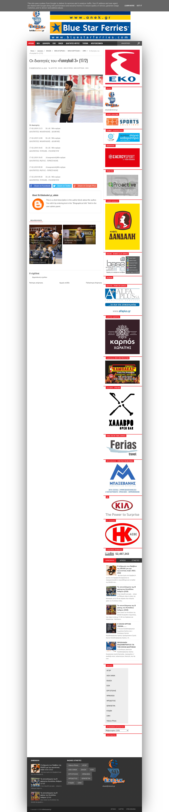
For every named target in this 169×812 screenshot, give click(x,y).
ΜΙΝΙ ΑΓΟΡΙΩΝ (68, 68)
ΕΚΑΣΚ (60, 68)
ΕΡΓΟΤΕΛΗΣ (111, 691)
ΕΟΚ (108, 686)
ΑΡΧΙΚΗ (113, 809)
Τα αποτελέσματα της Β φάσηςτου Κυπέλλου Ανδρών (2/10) (51, 781)
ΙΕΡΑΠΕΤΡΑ (111, 706)
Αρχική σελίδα (64, 283)
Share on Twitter (64, 186)
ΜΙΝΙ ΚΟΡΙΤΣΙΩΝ (79, 68)
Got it (139, 6)
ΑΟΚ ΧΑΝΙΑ (111, 676)
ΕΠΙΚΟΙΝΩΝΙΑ (131, 809)
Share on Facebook (42, 186)
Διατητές (53, 68)
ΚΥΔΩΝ (109, 711)
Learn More (129, 6)
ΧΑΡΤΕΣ (121, 809)
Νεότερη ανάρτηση (36, 283)
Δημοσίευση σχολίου (39, 277)
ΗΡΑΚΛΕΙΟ (111, 696)
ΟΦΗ (87, 68)
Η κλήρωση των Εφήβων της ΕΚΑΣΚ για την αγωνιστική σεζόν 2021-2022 (50, 767)
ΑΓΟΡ (109, 670)
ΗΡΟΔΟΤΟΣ (111, 701)
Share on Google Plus (87, 186)
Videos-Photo (111, 721)
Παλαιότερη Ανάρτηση (94, 283)
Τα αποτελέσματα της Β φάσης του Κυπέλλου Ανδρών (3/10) (48, 795)
